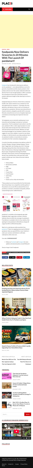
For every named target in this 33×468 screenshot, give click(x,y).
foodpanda (4, 85)
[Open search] (29, 9)
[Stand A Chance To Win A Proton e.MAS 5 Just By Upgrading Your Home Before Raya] (16, 335)
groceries (21, 252)
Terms (3, 465)
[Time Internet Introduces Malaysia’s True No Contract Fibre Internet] (7, 374)
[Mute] (26, 438)
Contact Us (10, 464)
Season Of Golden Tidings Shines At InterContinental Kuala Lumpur (21, 384)
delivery (9, 252)
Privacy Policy (24, 464)
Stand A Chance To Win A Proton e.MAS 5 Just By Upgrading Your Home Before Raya (16, 347)
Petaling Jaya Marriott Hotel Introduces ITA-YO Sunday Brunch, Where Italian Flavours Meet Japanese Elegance (16, 290)
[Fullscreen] (29, 438)
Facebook (13, 242)
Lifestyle (4, 49)
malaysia (27, 252)
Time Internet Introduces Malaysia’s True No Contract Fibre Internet (20, 375)
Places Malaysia (17, 63)
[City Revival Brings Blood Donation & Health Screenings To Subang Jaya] (7, 393)
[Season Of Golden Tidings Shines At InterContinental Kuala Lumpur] (7, 383)
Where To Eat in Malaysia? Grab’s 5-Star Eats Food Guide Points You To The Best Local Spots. (16, 319)
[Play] (4, 438)
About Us (4, 464)
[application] (16, 431)
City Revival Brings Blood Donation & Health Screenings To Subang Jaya (22, 394)
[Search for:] (16, 414)
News (8, 49)
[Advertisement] (16, 31)
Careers (17, 464)
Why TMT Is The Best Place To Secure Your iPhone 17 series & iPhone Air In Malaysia (21, 404)
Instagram (21, 242)
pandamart (4, 229)
